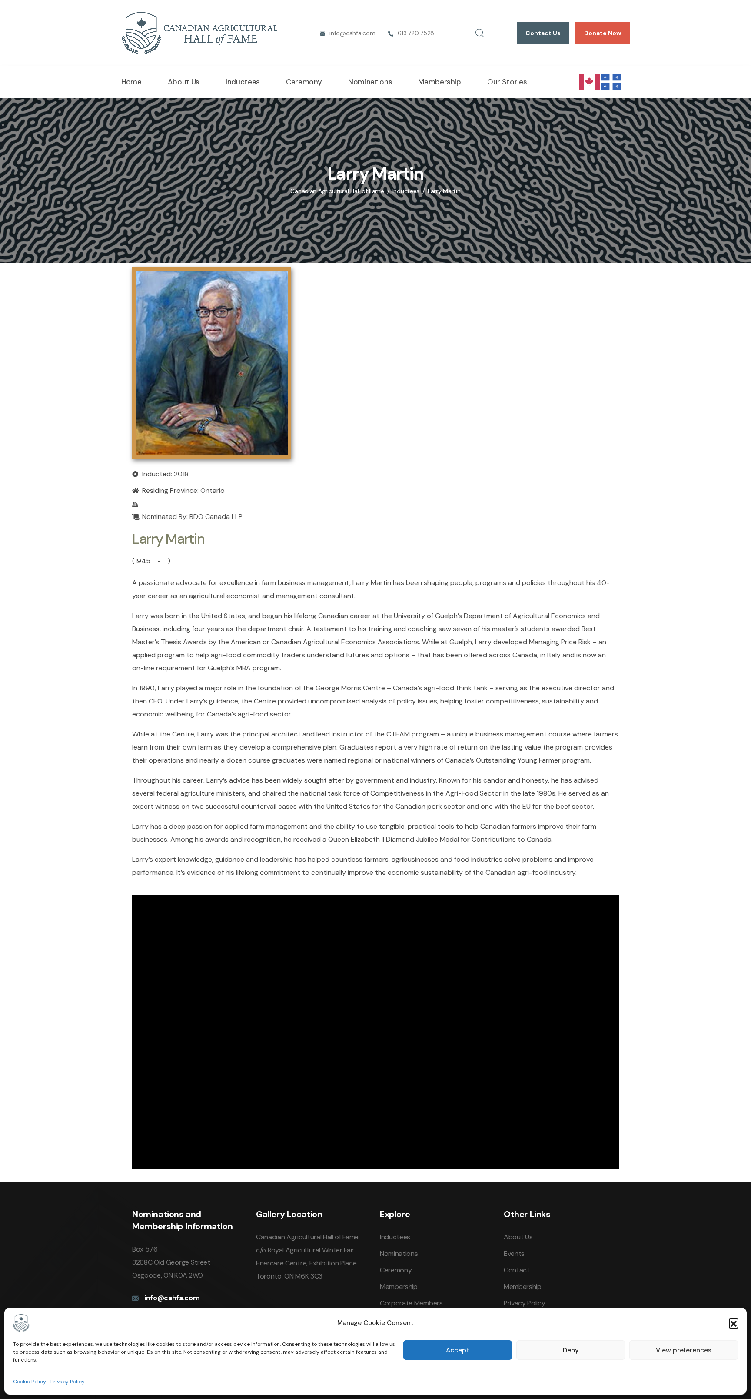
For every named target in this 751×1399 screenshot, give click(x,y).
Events (514, 1253)
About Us (183, 82)
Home (131, 82)
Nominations (370, 82)
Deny (571, 1350)
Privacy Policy (67, 1381)
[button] (733, 1323)
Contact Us (543, 33)
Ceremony (304, 82)
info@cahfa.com (352, 33)
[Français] (611, 81)
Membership (439, 82)
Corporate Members (411, 1303)
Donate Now (602, 33)
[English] (590, 81)
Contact (517, 1270)
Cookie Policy (29, 1381)
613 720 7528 (416, 33)
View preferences (683, 1350)
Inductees (243, 82)
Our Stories (507, 82)
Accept (457, 1350)
